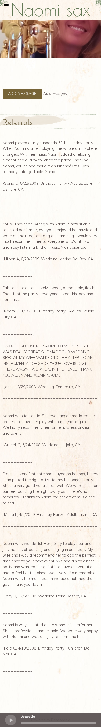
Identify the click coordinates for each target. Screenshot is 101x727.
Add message (22, 93)
